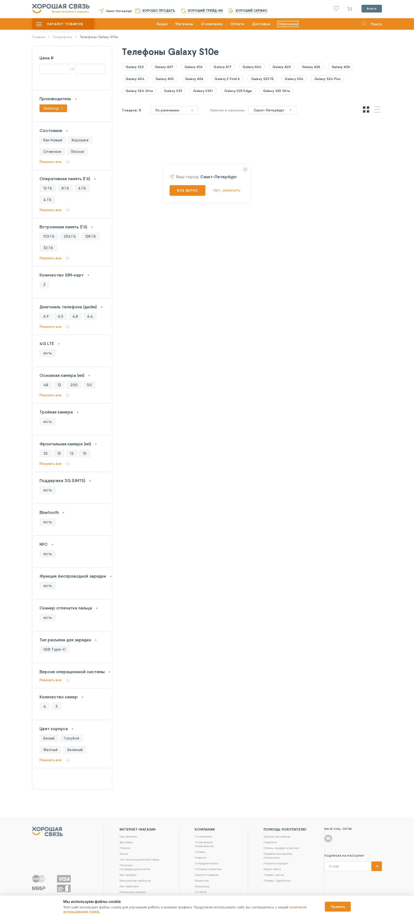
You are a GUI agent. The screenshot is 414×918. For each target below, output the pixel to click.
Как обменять (129, 886)
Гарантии (270, 842)
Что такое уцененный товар (139, 859)
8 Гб (65, 188)
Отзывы (200, 852)
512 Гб (48, 236)
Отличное (52, 151)
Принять (338, 907)
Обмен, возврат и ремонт (281, 848)
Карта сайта (272, 869)
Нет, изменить (226, 190)
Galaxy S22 (135, 67)
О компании (212, 24)
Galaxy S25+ (203, 91)
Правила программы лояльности (278, 855)
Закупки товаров (206, 875)
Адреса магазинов (277, 836)
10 (85, 453)
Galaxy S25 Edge (238, 91)
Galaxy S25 (173, 91)
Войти (372, 8)
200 (74, 385)
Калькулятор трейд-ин (135, 880)
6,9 (46, 316)
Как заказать (128, 836)
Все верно (187, 190)
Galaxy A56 (194, 79)
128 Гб (90, 236)
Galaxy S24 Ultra (139, 91)
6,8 (75, 316)
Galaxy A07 (164, 67)
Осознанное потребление (204, 844)
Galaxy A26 (311, 67)
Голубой (71, 738)
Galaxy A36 (341, 67)
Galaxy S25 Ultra (276, 91)
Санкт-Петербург (119, 11)
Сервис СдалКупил (277, 880)
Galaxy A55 (164, 79)
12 (59, 385)
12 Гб (47, 188)
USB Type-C (54, 649)
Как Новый (52, 140)
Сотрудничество (206, 863)
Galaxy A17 (222, 67)
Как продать (128, 875)
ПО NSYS (201, 892)
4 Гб (47, 199)
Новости (201, 857)
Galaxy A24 (251, 67)
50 (89, 385)
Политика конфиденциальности (135, 867)
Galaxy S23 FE (262, 79)
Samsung (50, 108)
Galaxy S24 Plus (327, 79)
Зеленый (75, 749)
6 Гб (82, 188)
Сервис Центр (274, 875)
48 (45, 385)
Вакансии (202, 880)
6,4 (90, 316)
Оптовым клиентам (208, 869)
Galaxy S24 (294, 79)
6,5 (60, 316)
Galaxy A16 (193, 67)
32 (45, 453)
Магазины (184, 24)
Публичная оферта (133, 892)
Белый (49, 738)
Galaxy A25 (281, 67)
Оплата (237, 24)
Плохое (77, 151)
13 (59, 453)
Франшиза (287, 24)
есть (47, 353)
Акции (162, 24)
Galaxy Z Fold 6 (227, 79)
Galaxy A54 (135, 79)
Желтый (50, 749)
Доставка (261, 24)
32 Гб (48, 248)
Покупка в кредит (276, 863)
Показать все (51, 162)
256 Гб (70, 236)
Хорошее (80, 140)
